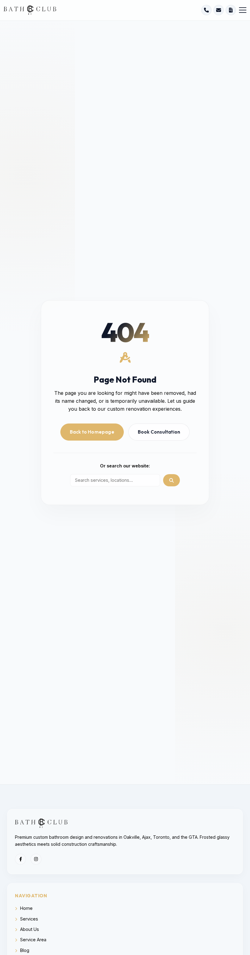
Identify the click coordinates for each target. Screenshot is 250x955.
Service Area (32, 939)
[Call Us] (206, 10)
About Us (29, 929)
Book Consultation (159, 432)
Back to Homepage (92, 432)
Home (26, 908)
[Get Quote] (231, 10)
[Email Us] (218, 10)
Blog (24, 950)
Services (28, 918)
